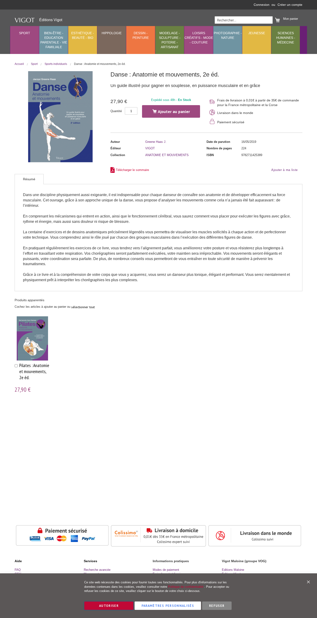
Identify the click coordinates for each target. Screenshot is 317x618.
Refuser (216, 606)
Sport (34, 64)
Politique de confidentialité (185, 586)
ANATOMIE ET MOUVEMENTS (167, 155)
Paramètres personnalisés (168, 606)
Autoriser (109, 606)
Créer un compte (290, 5)
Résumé (29, 179)
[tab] (29, 179)
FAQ (18, 569)
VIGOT (150, 148)
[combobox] (244, 20)
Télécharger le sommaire (132, 170)
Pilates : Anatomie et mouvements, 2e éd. (34, 371)
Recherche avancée (97, 569)
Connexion (261, 5)
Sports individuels (56, 64)
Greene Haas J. (155, 142)
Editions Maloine (233, 569)
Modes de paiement (166, 569)
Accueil (20, 64)
